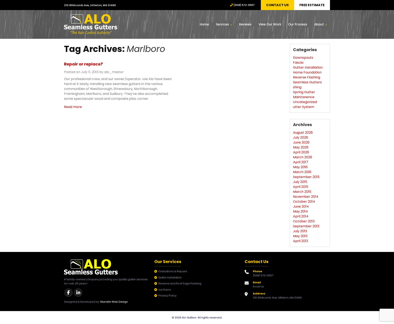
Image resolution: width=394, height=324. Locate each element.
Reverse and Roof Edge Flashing (179, 283)
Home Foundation (307, 72)
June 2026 (301, 142)
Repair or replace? (83, 64)
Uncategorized (305, 102)
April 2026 (301, 152)
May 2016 (300, 167)
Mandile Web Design (114, 302)
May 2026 (300, 147)
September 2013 (306, 226)
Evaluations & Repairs (172, 271)
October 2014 (304, 201)
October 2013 (304, 221)
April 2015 (300, 186)
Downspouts (303, 57)
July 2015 (300, 181)
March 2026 (302, 157)
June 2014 (301, 206)
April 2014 (300, 216)
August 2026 (303, 132)
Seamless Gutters (307, 82)
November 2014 (305, 196)
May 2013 (300, 236)
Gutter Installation (308, 67)
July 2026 (300, 137)
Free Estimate (312, 5)
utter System (303, 107)
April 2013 (300, 241)
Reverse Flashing (306, 77)
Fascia (298, 62)
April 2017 (300, 162)
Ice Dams (164, 290)
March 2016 (302, 172)
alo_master (114, 72)
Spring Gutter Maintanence (304, 94)
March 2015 (302, 191)
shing (297, 87)
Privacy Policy (167, 296)
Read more (73, 107)
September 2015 (306, 177)
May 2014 (300, 211)
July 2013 (300, 231)
